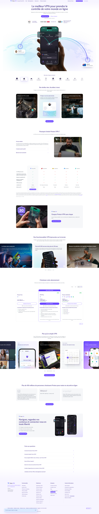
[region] (49, 257)
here (16, 510)
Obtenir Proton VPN (45, 16)
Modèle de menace (53, 493)
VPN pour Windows (39, 487)
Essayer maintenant (33, 189)
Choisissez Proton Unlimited (72, 303)
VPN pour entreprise (53, 16)
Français (88, 508)
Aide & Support (67, 485)
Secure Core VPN (25, 492)
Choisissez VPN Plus (49, 303)
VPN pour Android (39, 490)
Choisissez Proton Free (27, 303)
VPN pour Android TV (39, 501)
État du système (10, 508)
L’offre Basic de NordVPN (58, 194)
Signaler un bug (22, 508)
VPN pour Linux (38, 494)
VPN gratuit (24, 485)
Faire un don (67, 494)
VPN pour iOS (38, 492)
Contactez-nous (67, 492)
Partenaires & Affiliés (68, 489)
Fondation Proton (53, 487)
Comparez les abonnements (49, 375)
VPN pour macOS (39, 489)
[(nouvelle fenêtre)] (8, 485)
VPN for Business (24, 494)
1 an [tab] (75, 286)
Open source (52, 495)
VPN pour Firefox (39, 497)
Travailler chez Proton (53, 490)
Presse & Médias (67, 490)
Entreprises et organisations (69, 487)
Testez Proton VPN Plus (56, 221)
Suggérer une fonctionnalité (42, 508)
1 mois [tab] (72, 286)
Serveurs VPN (24, 487)
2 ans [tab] (80, 286)
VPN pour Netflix (24, 490)
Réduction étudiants (68, 497)
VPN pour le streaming (25, 489)
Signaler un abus (16, 508)
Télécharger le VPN (39, 485)
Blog (51, 489)
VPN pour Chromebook (40, 499)
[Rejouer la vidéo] (64, 266)
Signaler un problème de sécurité (31, 508)
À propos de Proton (53, 485)
